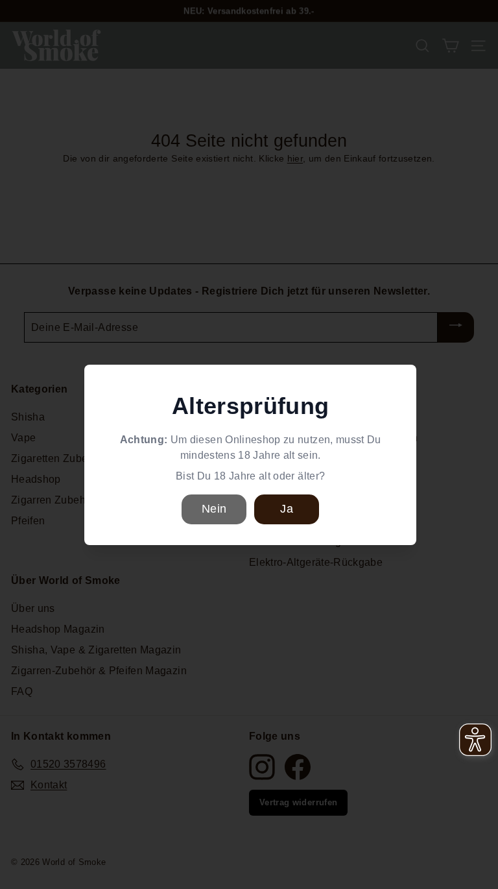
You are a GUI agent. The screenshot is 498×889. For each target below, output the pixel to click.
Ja (286, 508)
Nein (214, 508)
